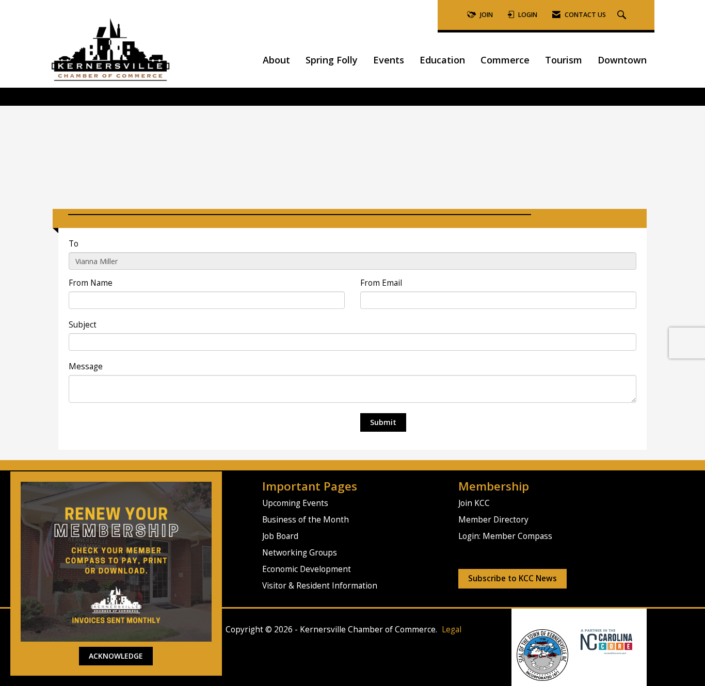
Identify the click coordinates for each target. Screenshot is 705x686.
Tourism (563, 60)
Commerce (505, 60)
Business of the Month (305, 519)
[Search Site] (623, 15)
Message (86, 366)
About (276, 60)
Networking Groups (299, 552)
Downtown (622, 60)
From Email (381, 282)
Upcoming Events (295, 503)
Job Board (280, 536)
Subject (83, 324)
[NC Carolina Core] (605, 640)
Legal (451, 629)
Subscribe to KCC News (512, 578)
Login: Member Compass (505, 536)
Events (388, 60)
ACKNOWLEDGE (116, 656)
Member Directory (493, 519)
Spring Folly (332, 60)
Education (442, 60)
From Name (91, 282)
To (73, 243)
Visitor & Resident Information (319, 585)
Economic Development (306, 569)
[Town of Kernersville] (576, 640)
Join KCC (474, 503)
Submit (383, 422)
